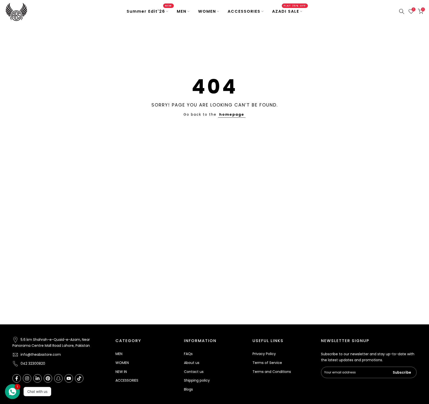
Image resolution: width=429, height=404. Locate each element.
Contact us (194, 371)
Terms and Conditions (271, 371)
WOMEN (207, 11)
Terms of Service (267, 362)
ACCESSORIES (244, 11)
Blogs (188, 389)
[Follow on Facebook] (16, 378)
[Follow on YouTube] (69, 378)
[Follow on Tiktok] (79, 378)
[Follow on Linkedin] (37, 378)
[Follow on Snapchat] (58, 378)
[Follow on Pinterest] (48, 378)
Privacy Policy (264, 353)
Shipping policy (197, 380)
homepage (231, 114)
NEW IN (121, 371)
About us (191, 362)
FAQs (188, 353)
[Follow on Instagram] (27, 378)
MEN (181, 11)
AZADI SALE (289, 11)
